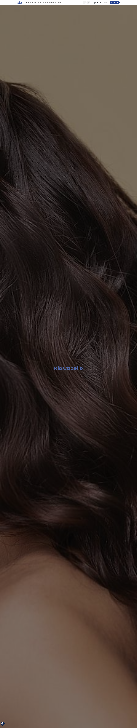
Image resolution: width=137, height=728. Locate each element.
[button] (88, 2)
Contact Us (114, 2)
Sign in (106, 2)
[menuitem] (26, 2)
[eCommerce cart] (84, 2)
